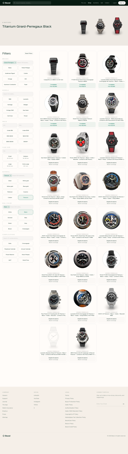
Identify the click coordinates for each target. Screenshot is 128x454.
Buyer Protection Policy (72, 401)
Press (4, 414)
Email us (5, 411)
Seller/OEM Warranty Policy (73, 411)
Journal (4, 401)
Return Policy (69, 423)
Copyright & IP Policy (71, 414)
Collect (107, 3)
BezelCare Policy (70, 420)
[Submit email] (123, 403)
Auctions (96, 3)
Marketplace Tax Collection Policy (75, 417)
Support (4, 398)
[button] (122, 2)
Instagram (37, 401)
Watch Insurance (7, 408)
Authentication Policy (71, 408)
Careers (4, 395)
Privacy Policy (69, 398)
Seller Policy (69, 404)
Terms (67, 395)
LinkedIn (36, 395)
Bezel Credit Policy (71, 427)
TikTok (36, 404)
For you (83, 3)
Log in (115, 3)
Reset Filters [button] (28, 53)
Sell (102, 3)
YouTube (36, 398)
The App (5, 404)
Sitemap (5, 417)
